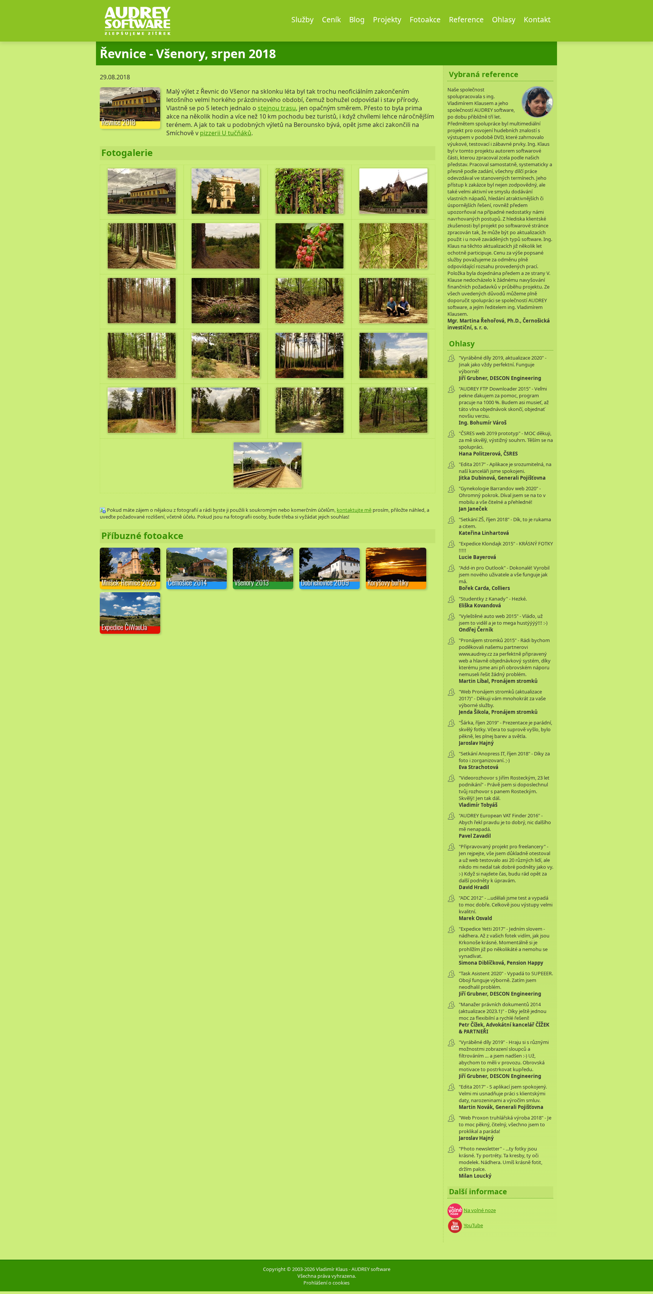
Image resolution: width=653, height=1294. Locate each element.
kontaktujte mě (354, 509)
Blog (357, 19)
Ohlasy (503, 19)
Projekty (387, 19)
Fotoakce (425, 19)
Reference (466, 19)
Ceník (331, 19)
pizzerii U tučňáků (225, 133)
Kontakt (537, 19)
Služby (302, 19)
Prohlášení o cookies (326, 1282)
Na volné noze (480, 1210)
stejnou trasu (277, 108)
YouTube (473, 1225)
